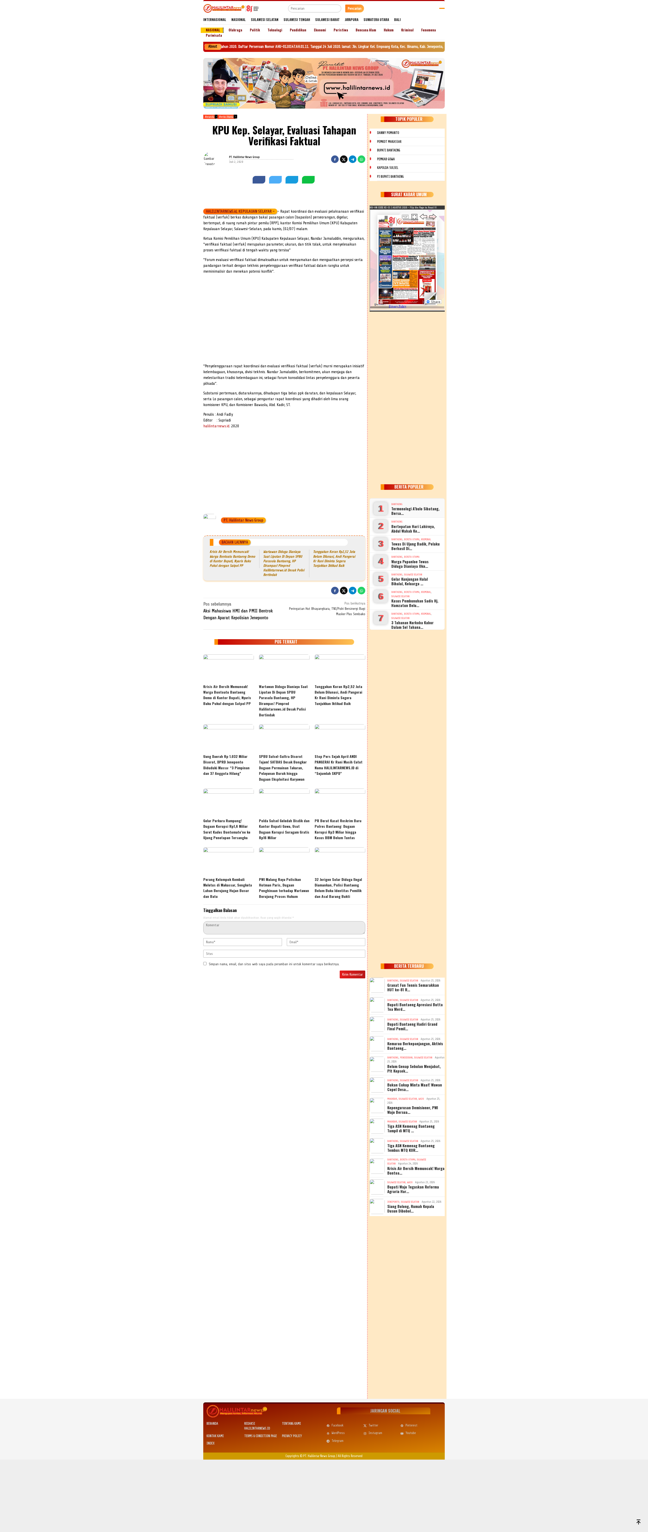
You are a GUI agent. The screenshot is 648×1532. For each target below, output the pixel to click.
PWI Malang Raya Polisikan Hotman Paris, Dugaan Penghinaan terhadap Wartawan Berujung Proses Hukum (284, 888)
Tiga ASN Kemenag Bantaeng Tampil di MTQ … (411, 1128)
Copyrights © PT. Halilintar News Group (310, 1456)
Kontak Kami (215, 1436)
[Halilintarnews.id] (231, 8)
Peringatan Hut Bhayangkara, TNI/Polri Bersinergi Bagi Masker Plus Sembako (327, 608)
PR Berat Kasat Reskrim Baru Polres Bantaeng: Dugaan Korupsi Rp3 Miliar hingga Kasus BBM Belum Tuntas (338, 829)
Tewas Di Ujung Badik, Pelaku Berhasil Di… (415, 546)
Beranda (212, 1423)
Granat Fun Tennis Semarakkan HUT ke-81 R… (413, 987)
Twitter (373, 1425)
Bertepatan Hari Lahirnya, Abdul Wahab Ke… (413, 528)
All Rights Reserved (350, 1456)
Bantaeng (396, 504)
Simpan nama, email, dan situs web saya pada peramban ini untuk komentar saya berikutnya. (274, 964)
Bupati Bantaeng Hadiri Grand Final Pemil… (412, 1026)
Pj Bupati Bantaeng (390, 176)
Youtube (411, 1433)
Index (210, 1443)
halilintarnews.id (216, 426)
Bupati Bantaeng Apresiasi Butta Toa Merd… (415, 1006)
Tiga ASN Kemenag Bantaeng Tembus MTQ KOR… (411, 1147)
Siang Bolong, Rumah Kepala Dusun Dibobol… (410, 1208)
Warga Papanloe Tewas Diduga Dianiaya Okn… (410, 563)
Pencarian (354, 8)
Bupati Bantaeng (388, 150)
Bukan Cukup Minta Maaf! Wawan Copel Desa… (414, 1087)
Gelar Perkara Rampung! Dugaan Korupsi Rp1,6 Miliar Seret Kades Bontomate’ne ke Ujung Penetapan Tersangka (226, 829)
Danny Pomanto (388, 133)
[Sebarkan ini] (335, 159)
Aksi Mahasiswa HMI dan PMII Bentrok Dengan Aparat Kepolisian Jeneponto (238, 610)
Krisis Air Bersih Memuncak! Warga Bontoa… (415, 1170)
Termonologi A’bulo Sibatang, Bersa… (415, 510)
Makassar (392, 1098)
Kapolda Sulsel (387, 168)
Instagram (375, 1433)
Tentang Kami (291, 1423)
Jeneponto (393, 1201)
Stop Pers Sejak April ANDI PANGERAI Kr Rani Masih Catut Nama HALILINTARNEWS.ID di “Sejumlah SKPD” (338, 765)
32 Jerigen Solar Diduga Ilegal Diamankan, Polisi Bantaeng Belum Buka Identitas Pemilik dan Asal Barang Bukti (338, 888)
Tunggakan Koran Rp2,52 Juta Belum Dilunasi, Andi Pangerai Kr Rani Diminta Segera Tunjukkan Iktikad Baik (338, 695)
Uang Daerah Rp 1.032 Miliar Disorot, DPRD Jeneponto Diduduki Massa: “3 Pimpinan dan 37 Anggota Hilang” (226, 765)
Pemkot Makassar (389, 142)
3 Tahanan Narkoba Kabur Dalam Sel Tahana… (412, 624)
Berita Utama (411, 539)
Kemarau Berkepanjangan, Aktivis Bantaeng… (415, 1045)
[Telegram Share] (352, 159)
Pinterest (411, 1425)
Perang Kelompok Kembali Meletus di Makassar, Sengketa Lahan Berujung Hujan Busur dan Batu (227, 888)
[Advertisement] (284, 325)
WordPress (338, 1433)
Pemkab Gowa (386, 159)
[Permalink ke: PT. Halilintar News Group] (216, 159)
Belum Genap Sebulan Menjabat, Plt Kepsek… (414, 1068)
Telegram (337, 1441)
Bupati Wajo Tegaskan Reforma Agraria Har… (413, 1189)
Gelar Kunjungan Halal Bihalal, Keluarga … (409, 581)
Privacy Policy (292, 1436)
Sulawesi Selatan (413, 574)
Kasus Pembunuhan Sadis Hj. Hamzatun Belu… (414, 603)
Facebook (337, 1425)
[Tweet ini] (344, 159)
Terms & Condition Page (260, 1436)
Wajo (421, 1098)
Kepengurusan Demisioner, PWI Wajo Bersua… (412, 1109)
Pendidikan (406, 1057)
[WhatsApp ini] (361, 159)
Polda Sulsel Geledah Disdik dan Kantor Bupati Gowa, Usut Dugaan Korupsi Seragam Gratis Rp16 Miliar (284, 829)
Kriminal (426, 539)
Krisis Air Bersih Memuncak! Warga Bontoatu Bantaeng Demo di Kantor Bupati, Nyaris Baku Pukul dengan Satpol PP (227, 695)
